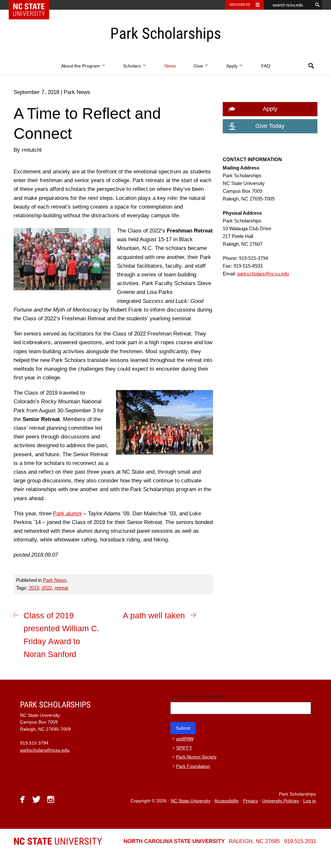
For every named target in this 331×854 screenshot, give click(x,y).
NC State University (190, 800)
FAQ (265, 66)
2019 (34, 588)
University (58, 841)
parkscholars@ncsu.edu (263, 273)
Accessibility (226, 800)
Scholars (132, 66)
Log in (309, 800)
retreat (61, 588)
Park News (55, 580)
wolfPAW (185, 738)
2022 (47, 588)
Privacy (250, 800)
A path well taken (154, 615)
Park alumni (67, 513)
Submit (183, 728)
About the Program (81, 66)
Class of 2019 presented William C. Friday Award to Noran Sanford (61, 635)
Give (199, 66)
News (170, 66)
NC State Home (33, 4)
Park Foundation (193, 766)
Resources (240, 5)
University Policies (280, 800)
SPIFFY (184, 748)
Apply (232, 66)
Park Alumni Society (196, 757)
